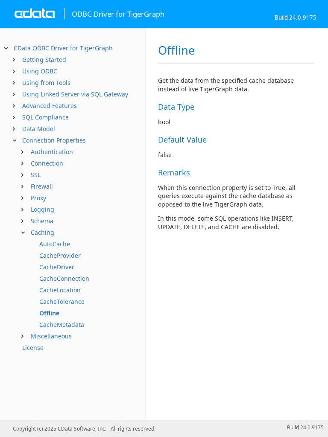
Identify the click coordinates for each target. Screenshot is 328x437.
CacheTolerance (62, 301)
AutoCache (54, 244)
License (33, 348)
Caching (42, 232)
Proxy (38, 198)
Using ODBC (39, 71)
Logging (42, 209)
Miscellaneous (51, 336)
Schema (42, 221)
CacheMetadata (61, 324)
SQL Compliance (45, 117)
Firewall (42, 186)
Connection (47, 163)
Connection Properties (54, 140)
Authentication (52, 152)
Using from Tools (46, 83)
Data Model (38, 129)
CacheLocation (60, 290)
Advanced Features (49, 106)
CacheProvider (60, 255)
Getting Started (44, 59)
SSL (36, 175)
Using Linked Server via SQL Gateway (75, 94)
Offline (49, 313)
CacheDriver (56, 267)
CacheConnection (64, 278)
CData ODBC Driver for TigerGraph (63, 48)
